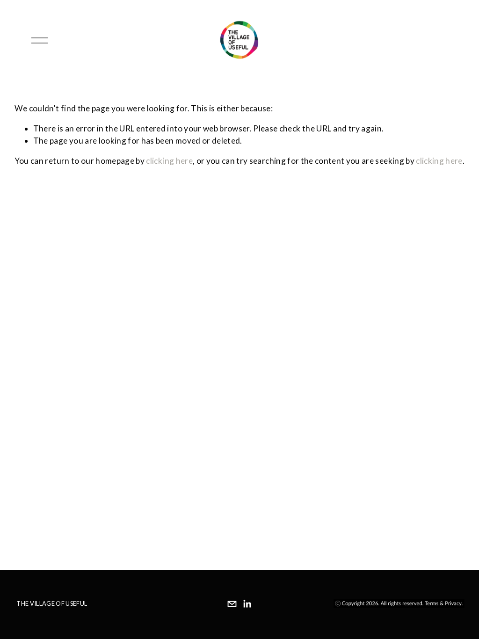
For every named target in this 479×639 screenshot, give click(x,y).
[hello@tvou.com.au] (232, 604)
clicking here (169, 161)
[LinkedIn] (247, 604)
